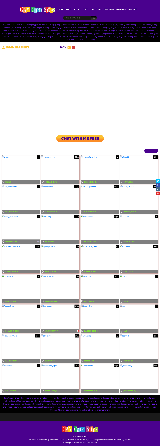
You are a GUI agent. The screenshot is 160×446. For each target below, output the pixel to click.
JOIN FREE (132, 9)
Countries (96, 9)
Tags (85, 9)
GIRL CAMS (109, 9)
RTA (74, 437)
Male (68, 9)
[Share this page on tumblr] (158, 189)
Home (61, 9)
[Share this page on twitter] (158, 181)
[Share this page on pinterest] (158, 193)
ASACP (79, 437)
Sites (76, 9)
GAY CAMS (121, 9)
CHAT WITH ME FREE (80, 138)
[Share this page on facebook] (158, 185)
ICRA (86, 437)
